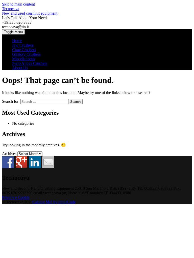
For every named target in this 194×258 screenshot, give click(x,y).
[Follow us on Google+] (21, 162)
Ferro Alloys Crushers (29, 63)
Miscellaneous (23, 59)
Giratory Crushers (26, 54)
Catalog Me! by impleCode (54, 202)
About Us (20, 68)
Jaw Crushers (23, 45)
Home (17, 41)
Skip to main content (18, 4)
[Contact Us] (48, 162)
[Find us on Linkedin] (35, 162)
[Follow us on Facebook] (8, 162)
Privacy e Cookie (16, 197)
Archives (9, 153)
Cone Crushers (24, 50)
